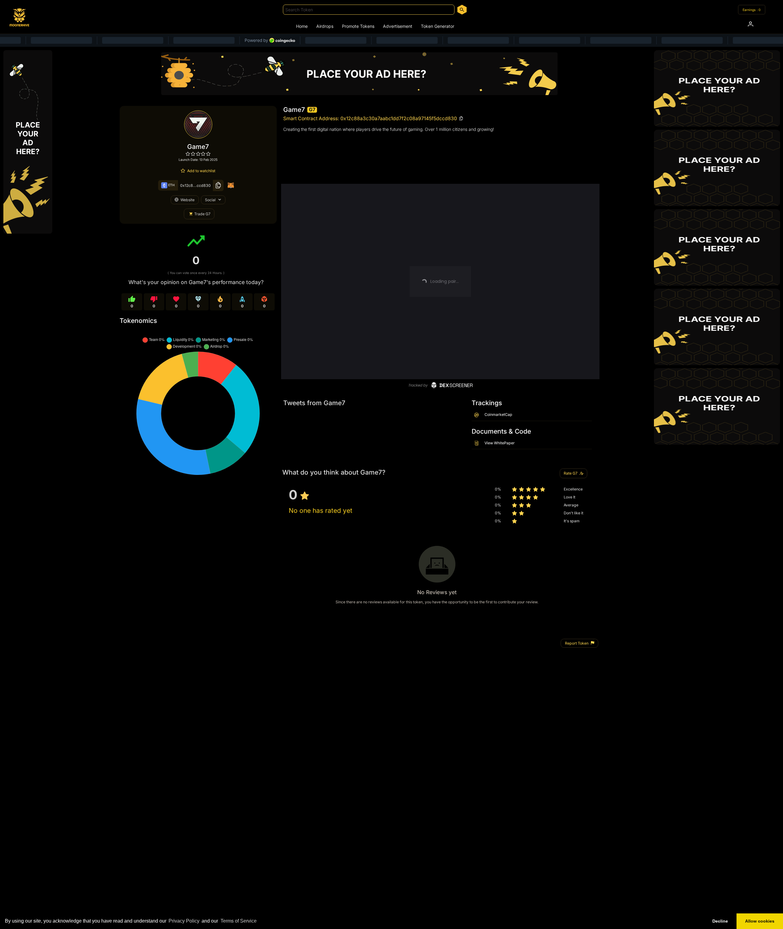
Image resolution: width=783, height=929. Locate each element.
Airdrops (324, 26)
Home (302, 26)
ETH (171, 185)
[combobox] (369, 10)
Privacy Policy (184, 920)
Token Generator (437, 26)
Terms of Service (239, 920)
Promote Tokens (358, 26)
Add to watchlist (201, 170)
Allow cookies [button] (759, 921)
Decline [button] (720, 921)
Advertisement (397, 26)
